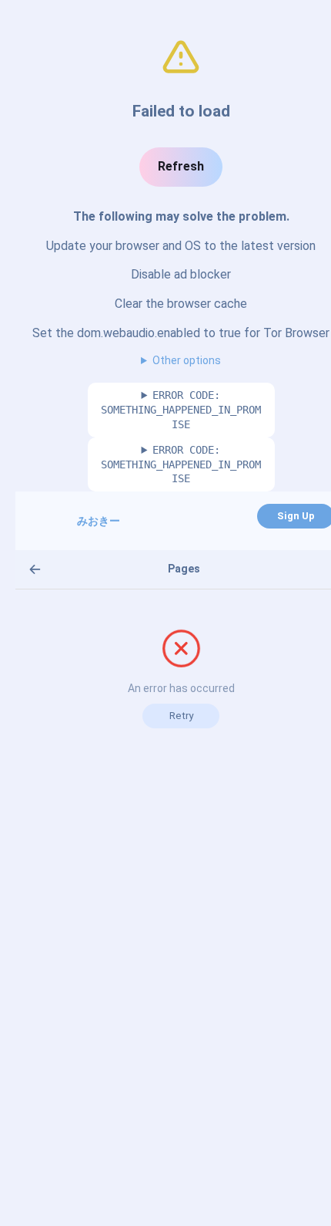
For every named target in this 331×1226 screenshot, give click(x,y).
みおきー (98, 521)
